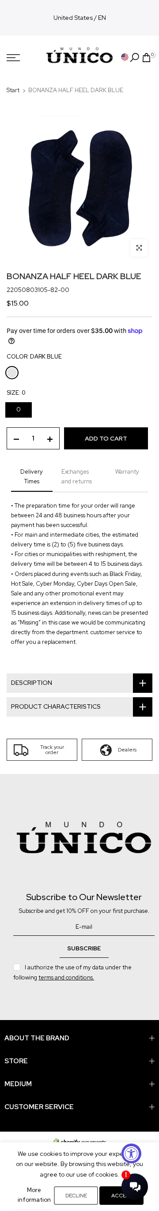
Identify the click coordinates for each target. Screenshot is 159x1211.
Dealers (127, 749)
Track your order (52, 750)
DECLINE (76, 1195)
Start (13, 90)
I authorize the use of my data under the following (72, 972)
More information (34, 1195)
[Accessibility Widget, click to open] (131, 1153)
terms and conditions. (66, 977)
